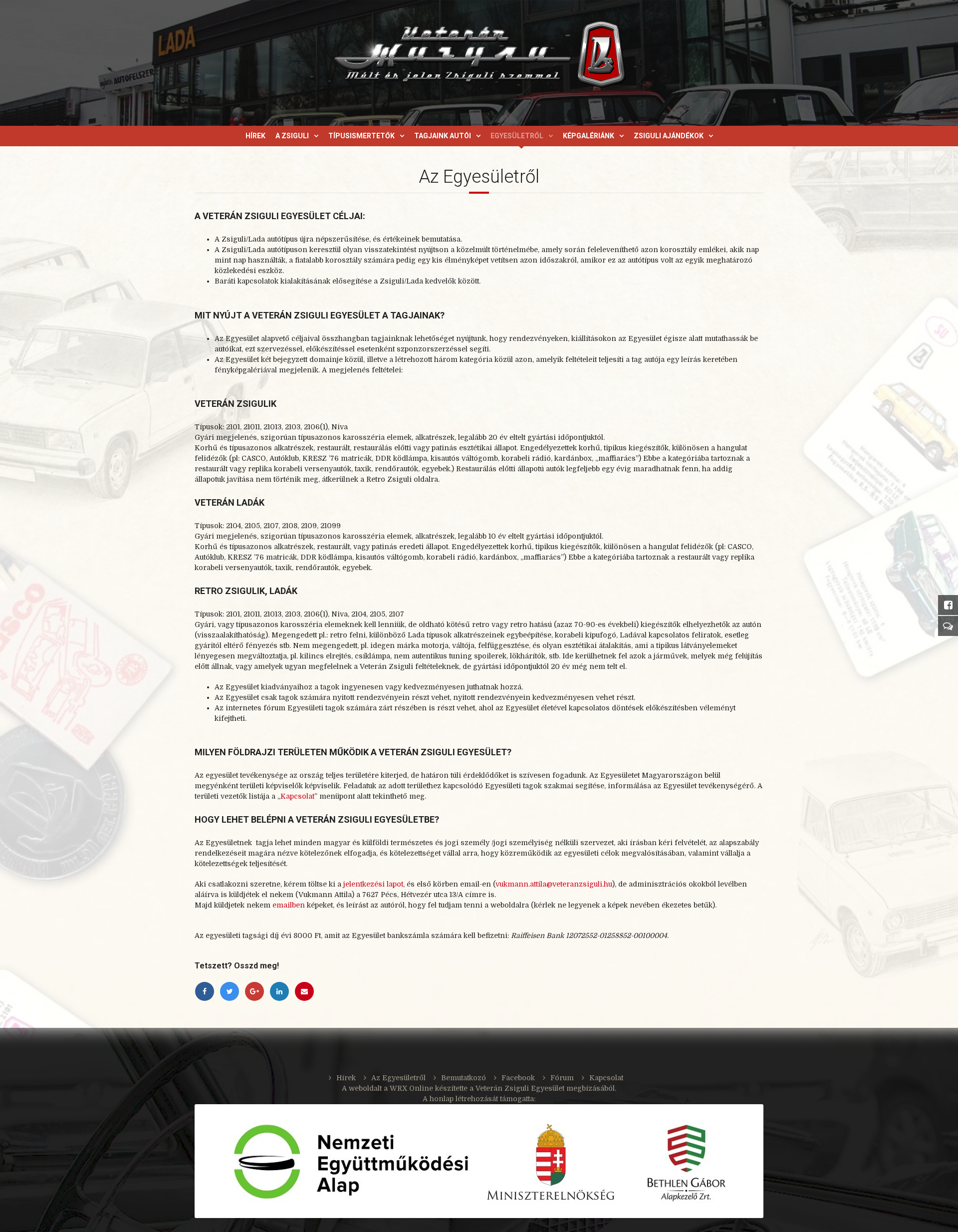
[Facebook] (204, 991)
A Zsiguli (292, 136)
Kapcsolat (297, 796)
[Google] (254, 991)
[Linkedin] (279, 991)
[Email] (304, 991)
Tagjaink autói (442, 136)
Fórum (562, 1078)
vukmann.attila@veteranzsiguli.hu (553, 884)
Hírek (255, 136)
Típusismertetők (361, 136)
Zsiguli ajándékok (669, 136)
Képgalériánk (588, 136)
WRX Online (411, 1088)
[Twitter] (229, 991)
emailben (288, 905)
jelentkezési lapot (373, 884)
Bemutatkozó (463, 1078)
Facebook (518, 1078)
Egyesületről (516, 136)
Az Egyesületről (398, 1078)
